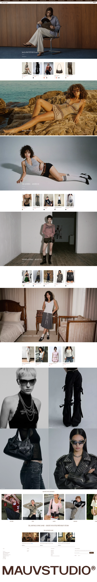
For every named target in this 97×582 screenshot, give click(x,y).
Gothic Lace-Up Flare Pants (36, 75)
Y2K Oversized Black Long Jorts (57, 207)
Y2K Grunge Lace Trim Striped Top (69, 283)
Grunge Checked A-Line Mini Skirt (25, 283)
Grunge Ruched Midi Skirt (46, 283)
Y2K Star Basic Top (46, 207)
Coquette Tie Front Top (38, 363)
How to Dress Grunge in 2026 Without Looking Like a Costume (46, 543)
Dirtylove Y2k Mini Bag (56, 75)
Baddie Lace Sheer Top (46, 75)
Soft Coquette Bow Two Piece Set (52, 363)
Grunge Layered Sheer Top (25, 75)
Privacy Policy (52, 552)
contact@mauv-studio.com (7, 552)
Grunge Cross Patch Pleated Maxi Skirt (37, 283)
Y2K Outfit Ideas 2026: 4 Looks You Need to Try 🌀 (27, 543)
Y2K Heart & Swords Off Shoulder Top (69, 207)
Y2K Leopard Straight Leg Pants (68, 75)
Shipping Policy (52, 550)
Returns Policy (52, 551)
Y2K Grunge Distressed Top (57, 283)
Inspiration (28, 550)
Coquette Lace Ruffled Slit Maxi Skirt (26, 363)
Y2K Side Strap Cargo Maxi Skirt (36, 207)
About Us (28, 551)
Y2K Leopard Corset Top (24, 207)
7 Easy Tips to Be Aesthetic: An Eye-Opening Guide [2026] (64, 543)
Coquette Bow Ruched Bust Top (66, 363)
